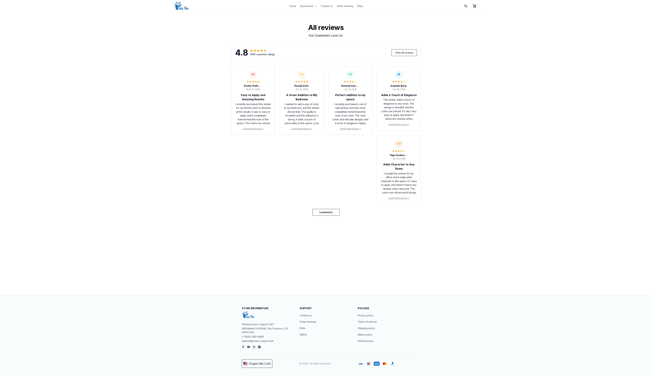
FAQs (302, 328)
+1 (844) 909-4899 (253, 336)
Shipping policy (366, 328)
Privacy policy (366, 315)
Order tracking (308, 321)
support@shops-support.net (257, 340)
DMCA (303, 334)
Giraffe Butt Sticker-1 (253, 128)
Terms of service (367, 321)
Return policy (365, 334)
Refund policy (365, 340)
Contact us (306, 315)
